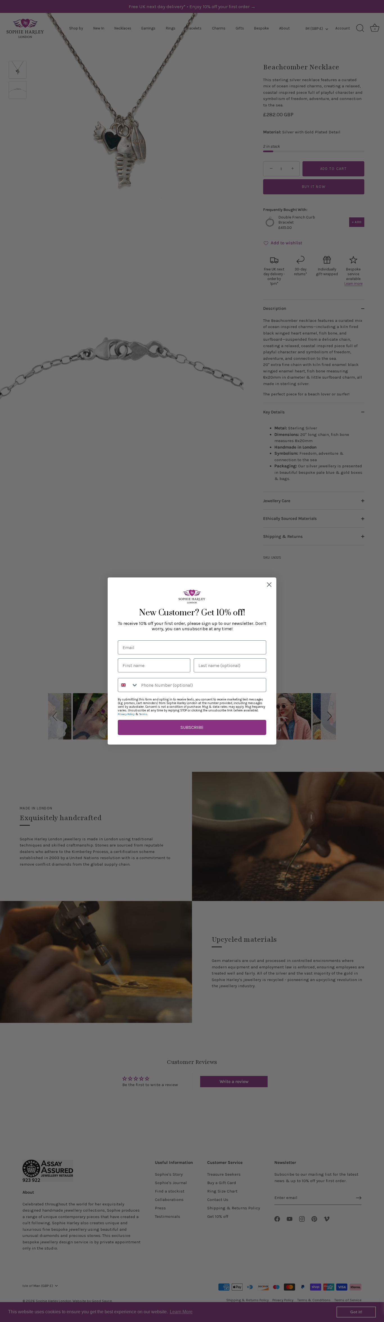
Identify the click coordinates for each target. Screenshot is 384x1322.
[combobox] (128, 685)
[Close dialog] (269, 585)
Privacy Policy (126, 714)
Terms (143, 714)
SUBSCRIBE (192, 727)
